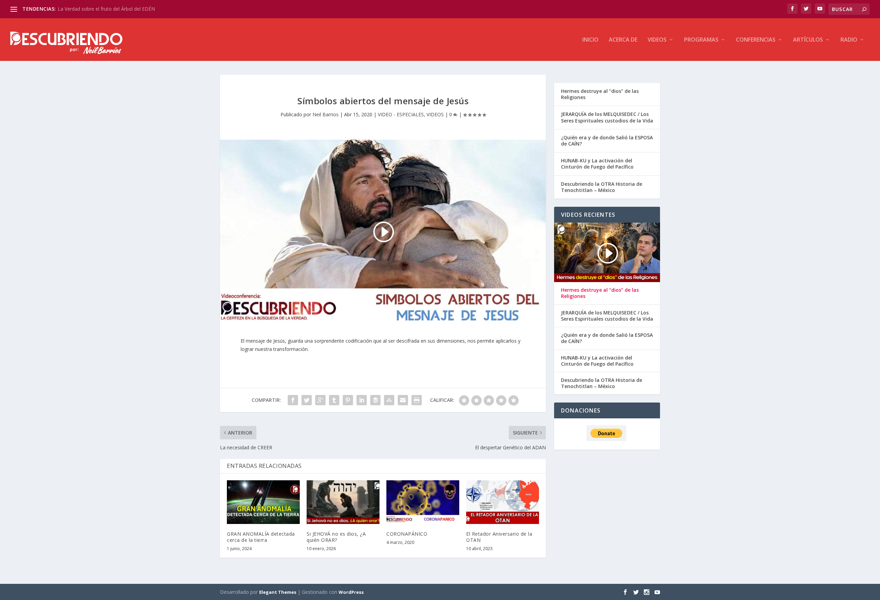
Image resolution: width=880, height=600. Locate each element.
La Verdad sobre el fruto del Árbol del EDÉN (106, 9)
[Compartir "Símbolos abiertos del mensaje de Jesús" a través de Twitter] (307, 400)
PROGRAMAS (701, 40)
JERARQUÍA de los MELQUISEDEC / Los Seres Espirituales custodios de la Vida (607, 117)
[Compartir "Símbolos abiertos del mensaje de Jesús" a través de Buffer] (375, 400)
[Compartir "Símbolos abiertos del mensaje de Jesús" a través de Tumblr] (334, 400)
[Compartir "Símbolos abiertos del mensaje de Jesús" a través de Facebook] (293, 400)
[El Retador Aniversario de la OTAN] (502, 502)
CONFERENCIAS (756, 40)
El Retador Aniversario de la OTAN (499, 537)
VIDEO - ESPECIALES (401, 114)
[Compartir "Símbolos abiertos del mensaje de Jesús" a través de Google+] (320, 400)
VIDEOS (657, 40)
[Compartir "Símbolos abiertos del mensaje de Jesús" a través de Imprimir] (417, 400)
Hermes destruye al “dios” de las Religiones (600, 94)
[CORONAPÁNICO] (422, 502)
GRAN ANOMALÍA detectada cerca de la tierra (261, 537)
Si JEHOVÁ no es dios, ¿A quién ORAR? (336, 537)
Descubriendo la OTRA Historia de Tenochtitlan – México (601, 187)
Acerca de (623, 40)
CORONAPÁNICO (406, 534)
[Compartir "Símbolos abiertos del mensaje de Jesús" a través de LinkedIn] (361, 400)
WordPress (351, 592)
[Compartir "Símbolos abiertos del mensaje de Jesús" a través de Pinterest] (348, 400)
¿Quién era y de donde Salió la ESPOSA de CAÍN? (607, 140)
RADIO (848, 40)
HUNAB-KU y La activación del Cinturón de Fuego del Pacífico (597, 163)
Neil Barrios (325, 114)
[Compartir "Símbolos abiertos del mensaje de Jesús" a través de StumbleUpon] (389, 400)
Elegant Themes (277, 592)
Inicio (590, 40)
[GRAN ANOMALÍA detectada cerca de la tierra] (263, 502)
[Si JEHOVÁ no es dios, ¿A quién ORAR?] (343, 502)
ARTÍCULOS (808, 40)
